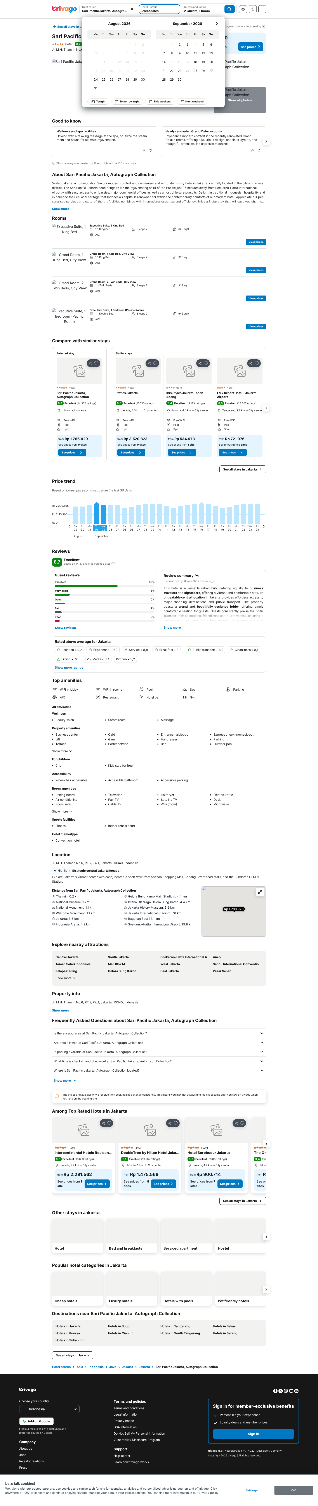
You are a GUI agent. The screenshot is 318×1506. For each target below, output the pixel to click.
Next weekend (194, 101)
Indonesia (96, 1367)
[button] (108, 9)
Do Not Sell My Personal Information (139, 1433)
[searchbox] (108, 11)
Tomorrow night (130, 101)
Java (112, 1367)
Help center (122, 1456)
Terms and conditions (129, 1408)
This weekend (162, 101)
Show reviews (65, 627)
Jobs (22, 1455)
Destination (89, 7)
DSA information (125, 1427)
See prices (248, 47)
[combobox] (109, 9)
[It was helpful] (144, 150)
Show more (60, 209)
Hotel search (61, 1367)
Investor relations (31, 1461)
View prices (256, 242)
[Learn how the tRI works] (113, 563)
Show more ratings (69, 667)
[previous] (69, 527)
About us (25, 1448)
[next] (216, 23)
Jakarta (127, 1367)
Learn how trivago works (131, 1462)
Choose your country (34, 1401)
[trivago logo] (64, 9)
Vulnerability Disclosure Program (137, 1440)
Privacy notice (124, 1421)
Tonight (101, 101)
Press (23, 1467)
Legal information (126, 1414)
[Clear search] (132, 9)
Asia (79, 1367)
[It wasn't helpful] (150, 150)
